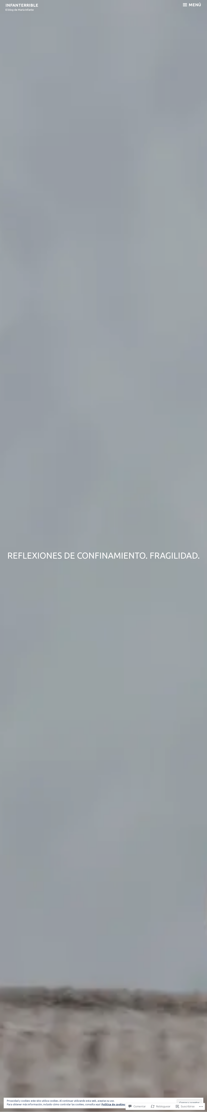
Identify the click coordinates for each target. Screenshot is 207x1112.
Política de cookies (113, 1104)
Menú (194, 5)
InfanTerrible (21, 5)
